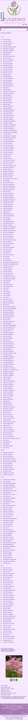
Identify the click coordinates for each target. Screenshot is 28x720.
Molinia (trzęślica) (7, 540)
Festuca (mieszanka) (8, 514)
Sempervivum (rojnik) (8, 395)
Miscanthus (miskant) (8, 539)
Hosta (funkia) (6, 245)
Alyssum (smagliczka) (8, 59)
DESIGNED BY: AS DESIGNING (14, 718)
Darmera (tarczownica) (8, 162)
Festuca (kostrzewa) (8, 513)
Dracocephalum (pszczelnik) (10, 178)
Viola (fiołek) (6, 444)
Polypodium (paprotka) (8, 356)
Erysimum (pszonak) (8, 195)
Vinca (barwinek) (7, 442)
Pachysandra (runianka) (9, 316)
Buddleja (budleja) (7, 108)
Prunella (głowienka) (8, 362)
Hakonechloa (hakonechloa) (10, 518)
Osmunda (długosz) (8, 465)
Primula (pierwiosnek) (8, 360)
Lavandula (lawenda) (8, 275)
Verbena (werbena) (7, 432)
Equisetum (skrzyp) (8, 507)
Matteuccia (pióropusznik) (9, 461)
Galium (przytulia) (7, 210)
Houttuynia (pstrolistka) (8, 247)
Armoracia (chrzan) (7, 577)
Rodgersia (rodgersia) (8, 371)
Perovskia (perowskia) (8, 329)
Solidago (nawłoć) (7, 403)
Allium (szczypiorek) (8, 569)
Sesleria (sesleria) (7, 555)
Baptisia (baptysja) (7, 98)
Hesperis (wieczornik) (8, 236)
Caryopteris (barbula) (8, 119)
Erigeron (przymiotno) (8, 189)
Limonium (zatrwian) (8, 286)
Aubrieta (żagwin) (7, 95)
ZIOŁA (2, 565)
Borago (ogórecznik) (8, 582)
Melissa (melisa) (7, 606)
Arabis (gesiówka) (7, 76)
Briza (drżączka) (7, 492)
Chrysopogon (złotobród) (9, 498)
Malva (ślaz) (6, 304)
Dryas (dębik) (6, 180)
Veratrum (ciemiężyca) (8, 429)
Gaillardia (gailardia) (8, 208)
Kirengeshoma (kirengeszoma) (10, 264)
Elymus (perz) (6, 503)
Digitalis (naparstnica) (8, 175)
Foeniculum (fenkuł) (8, 593)
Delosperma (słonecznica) (9, 165)
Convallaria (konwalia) (8, 147)
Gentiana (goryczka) (8, 213)
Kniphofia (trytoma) (7, 267)
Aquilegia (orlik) (6, 74)
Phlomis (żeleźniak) (8, 338)
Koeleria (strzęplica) (8, 529)
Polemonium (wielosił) (8, 351)
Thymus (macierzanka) (8, 418)
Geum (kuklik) (6, 217)
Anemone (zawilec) (7, 69)
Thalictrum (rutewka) (8, 416)
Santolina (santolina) (8, 382)
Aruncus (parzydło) (7, 84)
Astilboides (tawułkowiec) (9, 91)
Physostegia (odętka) (8, 345)
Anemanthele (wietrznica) (9, 487)
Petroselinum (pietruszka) (9, 616)
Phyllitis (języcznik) (7, 467)
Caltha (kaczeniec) (7, 113)
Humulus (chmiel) (7, 249)
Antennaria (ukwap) (7, 71)
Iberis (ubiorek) (6, 252)
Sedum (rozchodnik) (8, 392)
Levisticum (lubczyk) (8, 603)
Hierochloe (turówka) (8, 522)
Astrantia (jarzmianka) (8, 93)
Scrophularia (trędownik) (9, 390)
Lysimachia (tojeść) (7, 299)
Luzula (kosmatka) (7, 533)
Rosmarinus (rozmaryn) (9, 623)
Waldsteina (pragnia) (8, 445)
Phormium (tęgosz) (7, 553)
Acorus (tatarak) (7, 481)
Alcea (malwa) (6, 54)
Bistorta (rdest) (6, 104)
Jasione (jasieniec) (7, 260)
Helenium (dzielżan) (8, 225)
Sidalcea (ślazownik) (8, 399)
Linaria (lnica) (6, 288)
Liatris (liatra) (6, 282)
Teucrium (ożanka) (7, 414)
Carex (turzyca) (7, 496)
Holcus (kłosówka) (7, 524)
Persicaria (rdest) (7, 330)
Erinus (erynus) (7, 191)
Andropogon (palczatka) (9, 485)
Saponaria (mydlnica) (8, 384)
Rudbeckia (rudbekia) (8, 375)
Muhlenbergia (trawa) (8, 544)
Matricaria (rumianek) (8, 605)
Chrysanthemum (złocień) (9, 137)
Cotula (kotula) (6, 156)
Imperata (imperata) (8, 526)
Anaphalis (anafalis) (7, 65)
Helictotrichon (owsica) (8, 520)
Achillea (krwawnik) (7, 43)
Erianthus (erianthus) (8, 511)
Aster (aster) (6, 87)
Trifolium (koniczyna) (8, 423)
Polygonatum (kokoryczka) (9, 353)
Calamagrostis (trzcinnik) (9, 494)
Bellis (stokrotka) (7, 100)
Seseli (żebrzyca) (7, 397)
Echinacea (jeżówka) (8, 182)
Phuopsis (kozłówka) (8, 342)
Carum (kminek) (7, 584)
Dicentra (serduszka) (8, 171)
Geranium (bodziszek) (8, 215)
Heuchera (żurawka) (8, 238)
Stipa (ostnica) (6, 563)
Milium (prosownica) (8, 537)
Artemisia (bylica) (7, 82)
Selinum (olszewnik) (8, 393)
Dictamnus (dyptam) (8, 173)
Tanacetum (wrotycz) (8, 408)
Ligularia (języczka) (7, 284)
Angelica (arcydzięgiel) (8, 573)
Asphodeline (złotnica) (8, 85)
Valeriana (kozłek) (7, 640)
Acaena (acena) (7, 39)
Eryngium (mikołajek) (8, 193)
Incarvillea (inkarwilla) (8, 254)
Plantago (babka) (7, 349)
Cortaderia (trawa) (7, 500)
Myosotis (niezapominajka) (9, 308)
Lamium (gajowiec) (7, 269)
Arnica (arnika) (6, 579)
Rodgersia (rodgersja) (8, 373)
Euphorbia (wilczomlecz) (9, 199)
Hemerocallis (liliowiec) (8, 232)
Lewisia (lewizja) (7, 280)
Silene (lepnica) (6, 401)
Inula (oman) (6, 256)
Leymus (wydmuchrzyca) (9, 531)
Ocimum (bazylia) (7, 612)
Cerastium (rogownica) (8, 128)
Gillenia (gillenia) (7, 219)
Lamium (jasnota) (7, 271)
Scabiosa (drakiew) (7, 388)
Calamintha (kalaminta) (8, 110)
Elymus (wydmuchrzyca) (9, 505)
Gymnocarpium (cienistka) (9, 460)
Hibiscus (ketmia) (7, 241)
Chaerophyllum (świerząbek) (10, 132)
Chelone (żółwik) (7, 134)
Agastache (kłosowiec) (8, 50)
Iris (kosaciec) (6, 258)
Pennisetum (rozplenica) (9, 550)
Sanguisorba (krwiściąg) (9, 380)
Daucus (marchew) (7, 163)
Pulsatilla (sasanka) (8, 366)
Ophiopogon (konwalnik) (9, 546)
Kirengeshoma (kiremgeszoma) (10, 262)
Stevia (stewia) (6, 634)
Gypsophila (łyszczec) (8, 223)
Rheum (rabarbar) (7, 621)
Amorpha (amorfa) (7, 61)
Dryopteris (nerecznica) (8, 458)
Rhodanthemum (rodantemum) (10, 369)
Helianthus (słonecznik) (8, 228)
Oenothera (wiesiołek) (8, 312)
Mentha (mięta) (6, 608)
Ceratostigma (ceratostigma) (10, 130)
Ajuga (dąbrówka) (7, 52)
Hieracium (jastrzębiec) (8, 243)
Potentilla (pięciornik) (8, 358)
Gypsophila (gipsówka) (8, 221)
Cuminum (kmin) (7, 588)
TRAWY (2, 477)
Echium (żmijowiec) (8, 592)
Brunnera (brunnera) (8, 106)
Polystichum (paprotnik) (9, 469)
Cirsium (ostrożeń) (7, 143)
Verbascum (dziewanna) (9, 431)
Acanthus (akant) (7, 41)
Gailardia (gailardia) (7, 206)
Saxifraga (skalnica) (8, 386)
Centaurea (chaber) (7, 123)
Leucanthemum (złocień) (9, 278)
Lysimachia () (6, 297)
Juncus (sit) (6, 527)
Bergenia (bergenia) (8, 102)
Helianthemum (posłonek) (9, 226)
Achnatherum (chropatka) (9, 479)
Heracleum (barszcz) (8, 234)
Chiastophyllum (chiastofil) (9, 136)
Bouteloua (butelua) (7, 488)
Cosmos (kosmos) (7, 154)
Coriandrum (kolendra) (8, 586)
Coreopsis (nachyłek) (8, 149)
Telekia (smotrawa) (7, 410)
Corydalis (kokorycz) (8, 152)
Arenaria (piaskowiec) (8, 78)
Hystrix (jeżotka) (7, 251)
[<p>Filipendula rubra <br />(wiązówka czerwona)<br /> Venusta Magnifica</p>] (14, 666)
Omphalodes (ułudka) (8, 314)
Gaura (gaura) (6, 212)
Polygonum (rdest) (7, 355)
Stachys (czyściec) (7, 405)
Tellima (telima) (6, 412)
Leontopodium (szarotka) (9, 277)
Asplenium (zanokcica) (8, 452)
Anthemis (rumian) (7, 72)
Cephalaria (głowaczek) (8, 126)
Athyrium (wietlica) (7, 454)
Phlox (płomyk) (6, 340)
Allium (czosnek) (7, 58)
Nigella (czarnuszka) (8, 610)
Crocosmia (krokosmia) (9, 160)
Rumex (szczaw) (7, 625)
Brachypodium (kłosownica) (10, 490)
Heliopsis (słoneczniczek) (9, 230)
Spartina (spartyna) (7, 557)
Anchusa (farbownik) (8, 67)
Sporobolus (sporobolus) (9, 561)
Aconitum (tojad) (7, 45)
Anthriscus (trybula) (7, 575)
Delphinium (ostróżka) (8, 167)
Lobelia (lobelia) (7, 291)
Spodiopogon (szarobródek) (10, 559)
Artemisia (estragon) (8, 581)
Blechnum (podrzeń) (8, 456)
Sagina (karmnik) (7, 377)
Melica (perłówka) (7, 535)
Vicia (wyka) (6, 440)
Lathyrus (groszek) (7, 273)
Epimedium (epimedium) (9, 188)
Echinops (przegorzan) (8, 184)
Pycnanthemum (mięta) (8, 367)
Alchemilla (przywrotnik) (9, 56)
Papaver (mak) (6, 319)
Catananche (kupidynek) (9, 121)
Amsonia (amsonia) (7, 63)
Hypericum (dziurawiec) (9, 599)
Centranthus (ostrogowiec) (9, 124)
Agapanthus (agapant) (8, 48)
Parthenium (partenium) (8, 321)
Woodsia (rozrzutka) (8, 474)
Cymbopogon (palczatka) (9, 590)
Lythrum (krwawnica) (8, 301)
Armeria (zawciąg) (7, 80)
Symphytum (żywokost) (9, 406)
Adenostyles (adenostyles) (9, 47)
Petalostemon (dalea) (8, 332)
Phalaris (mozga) (7, 552)
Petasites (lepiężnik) (8, 334)
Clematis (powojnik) (8, 145)
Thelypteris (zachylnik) (8, 473)
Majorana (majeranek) (8, 303)
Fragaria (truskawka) (8, 204)
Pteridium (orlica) (7, 471)
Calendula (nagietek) (8, 111)
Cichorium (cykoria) (8, 139)
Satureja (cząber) (7, 631)
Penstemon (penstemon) (9, 327)
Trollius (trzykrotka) (7, 427)
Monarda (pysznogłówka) (9, 306)
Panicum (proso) (7, 548)
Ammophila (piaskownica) (9, 483)
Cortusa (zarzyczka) (8, 150)
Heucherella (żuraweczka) (9, 239)
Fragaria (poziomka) (8, 202)
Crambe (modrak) (7, 158)
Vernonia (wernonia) (8, 434)
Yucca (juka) (6, 447)
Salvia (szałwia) (7, 379)
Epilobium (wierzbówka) (9, 186)
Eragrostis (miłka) (7, 509)
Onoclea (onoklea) (7, 463)
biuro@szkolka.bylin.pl (7, 708)
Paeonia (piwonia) (7, 317)
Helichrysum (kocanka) (8, 595)
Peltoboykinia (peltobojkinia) (10, 325)
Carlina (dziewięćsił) (8, 117)
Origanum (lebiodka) (8, 614)
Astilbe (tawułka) (7, 89)
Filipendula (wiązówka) (8, 201)
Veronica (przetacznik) (8, 436)
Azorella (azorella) (7, 97)
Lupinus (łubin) (6, 293)
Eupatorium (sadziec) (8, 197)
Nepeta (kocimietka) (8, 310)
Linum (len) (5, 290)
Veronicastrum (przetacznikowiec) (11, 438)
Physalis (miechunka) (8, 343)
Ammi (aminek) (6, 571)
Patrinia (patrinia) (7, 323)
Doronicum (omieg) (7, 176)
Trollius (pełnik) (6, 425)
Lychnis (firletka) (7, 295)
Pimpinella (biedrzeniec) (9, 347)
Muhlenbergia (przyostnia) (9, 542)
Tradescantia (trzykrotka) (9, 421)
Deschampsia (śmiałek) (9, 501)
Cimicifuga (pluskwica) (8, 141)
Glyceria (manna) (7, 516)
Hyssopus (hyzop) (7, 601)
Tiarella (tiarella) (7, 419)
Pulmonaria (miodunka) (8, 364)
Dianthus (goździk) (7, 169)
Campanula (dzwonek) (8, 115)
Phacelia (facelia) (7, 336)
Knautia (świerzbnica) (8, 265)
